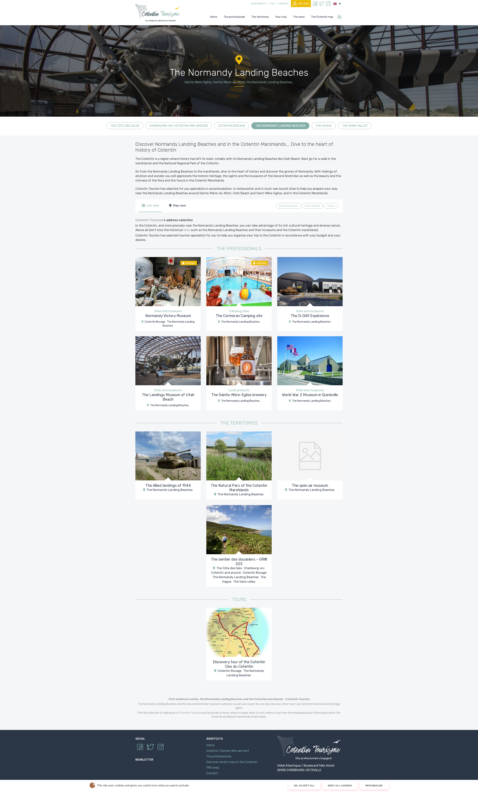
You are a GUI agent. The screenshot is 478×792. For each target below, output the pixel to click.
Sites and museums (168, 311)
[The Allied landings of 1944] (168, 455)
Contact (283, 3)
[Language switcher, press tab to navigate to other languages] (337, 3)
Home (210, 745)
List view (152, 205)
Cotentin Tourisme (158, 12)
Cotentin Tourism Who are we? (227, 751)
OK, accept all (304, 785)
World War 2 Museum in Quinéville (310, 395)
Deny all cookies (340, 785)
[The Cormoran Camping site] (239, 281)
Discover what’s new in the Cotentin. (232, 762)
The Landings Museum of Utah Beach (168, 397)
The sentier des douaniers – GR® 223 (239, 561)
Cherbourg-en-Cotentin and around (178, 125)
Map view (179, 205)
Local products (239, 390)
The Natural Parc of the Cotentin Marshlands (239, 487)
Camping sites (239, 311)
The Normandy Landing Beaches (280, 125)
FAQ (272, 3)
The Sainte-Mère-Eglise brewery (239, 395)
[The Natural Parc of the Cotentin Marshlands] (239, 455)
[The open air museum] (310, 455)
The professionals (218, 756)
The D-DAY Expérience (310, 315)
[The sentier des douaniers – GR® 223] (239, 529)
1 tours (331, 205)
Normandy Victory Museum (168, 315)
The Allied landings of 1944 (168, 485)
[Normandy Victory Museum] (168, 281)
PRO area (303, 3)
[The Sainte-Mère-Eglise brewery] (239, 360)
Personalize (374, 785)
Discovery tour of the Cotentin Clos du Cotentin (239, 664)
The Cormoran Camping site (239, 315)
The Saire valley (355, 125)
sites (186, 230)
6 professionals (288, 205)
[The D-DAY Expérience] (310, 281)
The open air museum (310, 485)
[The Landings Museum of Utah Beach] (168, 360)
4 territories (312, 205)
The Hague (324, 125)
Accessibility (259, 3)
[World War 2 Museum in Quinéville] (310, 360)
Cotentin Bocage (231, 125)
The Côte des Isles (124, 125)
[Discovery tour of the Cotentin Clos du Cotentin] (239, 632)
